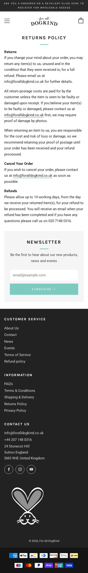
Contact (10, 335)
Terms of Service (17, 355)
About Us (11, 328)
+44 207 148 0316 (18, 440)
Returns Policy (15, 404)
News (8, 341)
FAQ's (8, 384)
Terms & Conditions (19, 391)
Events (9, 348)
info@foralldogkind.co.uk (24, 115)
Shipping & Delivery (19, 397)
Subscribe (42, 289)
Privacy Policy (15, 410)
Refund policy (14, 361)
